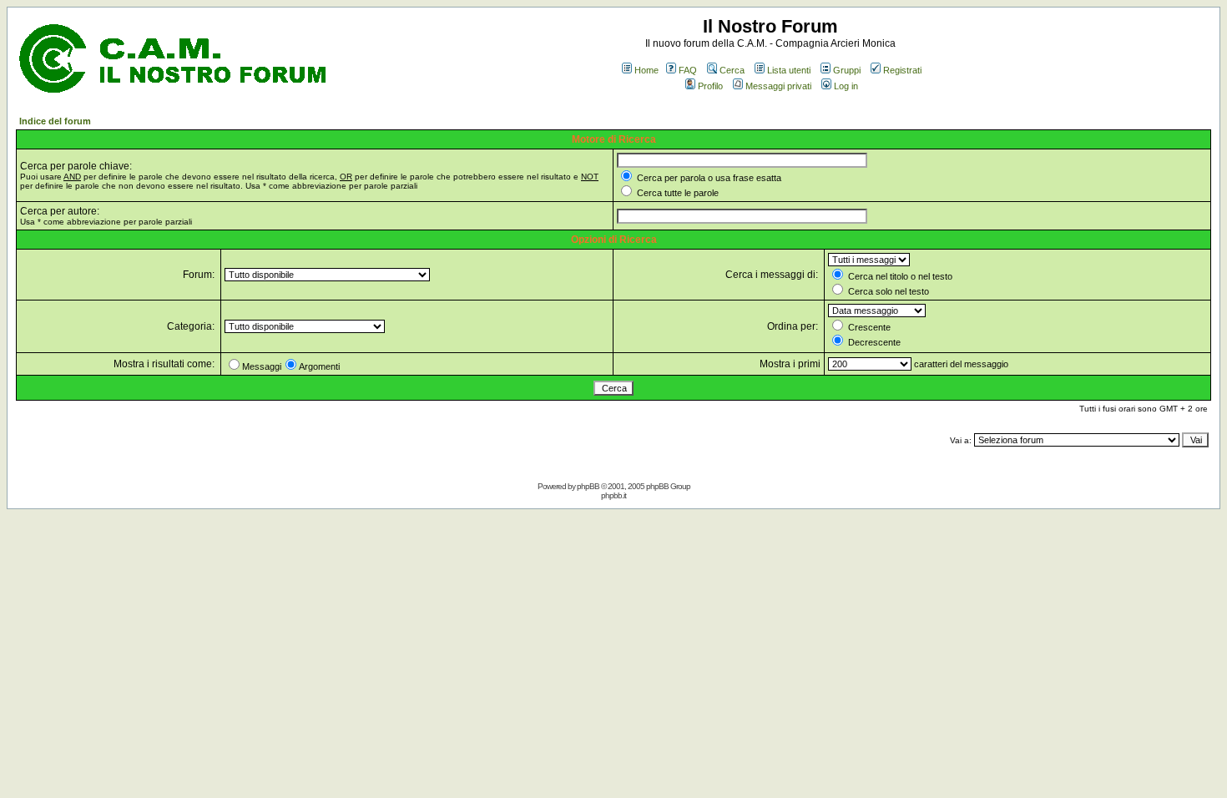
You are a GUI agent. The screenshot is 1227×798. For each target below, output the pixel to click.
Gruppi (847, 70)
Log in (846, 86)
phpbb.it (613, 495)
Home (646, 70)
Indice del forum (55, 121)
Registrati (902, 70)
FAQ (688, 70)
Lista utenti (788, 70)
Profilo (710, 86)
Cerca (732, 70)
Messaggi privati (778, 86)
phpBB (588, 486)
